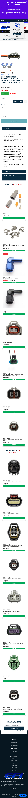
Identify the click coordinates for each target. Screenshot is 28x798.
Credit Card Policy (14, 760)
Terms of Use (14, 758)
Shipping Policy (14, 765)
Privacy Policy (6, 731)
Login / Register (23, 20)
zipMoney (14, 770)
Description (6, 128)
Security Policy (14, 763)
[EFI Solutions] (7, 27)
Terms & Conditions (18, 730)
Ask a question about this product (11, 178)
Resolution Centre (14, 745)
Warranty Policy (14, 769)
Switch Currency (17, 34)
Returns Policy (14, 767)
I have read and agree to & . (13, 731)
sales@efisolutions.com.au (9, 781)
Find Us (14, 753)
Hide (17, 36)
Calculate (14, 121)
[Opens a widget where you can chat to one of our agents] (23, 795)
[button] (25, 101)
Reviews (5, 175)
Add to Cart (18, 101)
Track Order (14, 743)
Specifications (7, 171)
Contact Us (14, 751)
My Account (14, 742)
